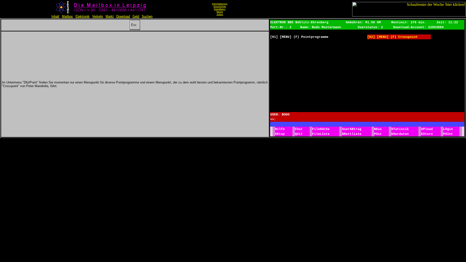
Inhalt (55, 16)
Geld (136, 16)
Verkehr (97, 16)
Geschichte (219, 6)
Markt (110, 16)
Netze (219, 11)
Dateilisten (219, 9)
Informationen (219, 3)
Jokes (219, 14)
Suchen (147, 16)
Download (123, 16)
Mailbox (67, 16)
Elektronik (82, 16)
